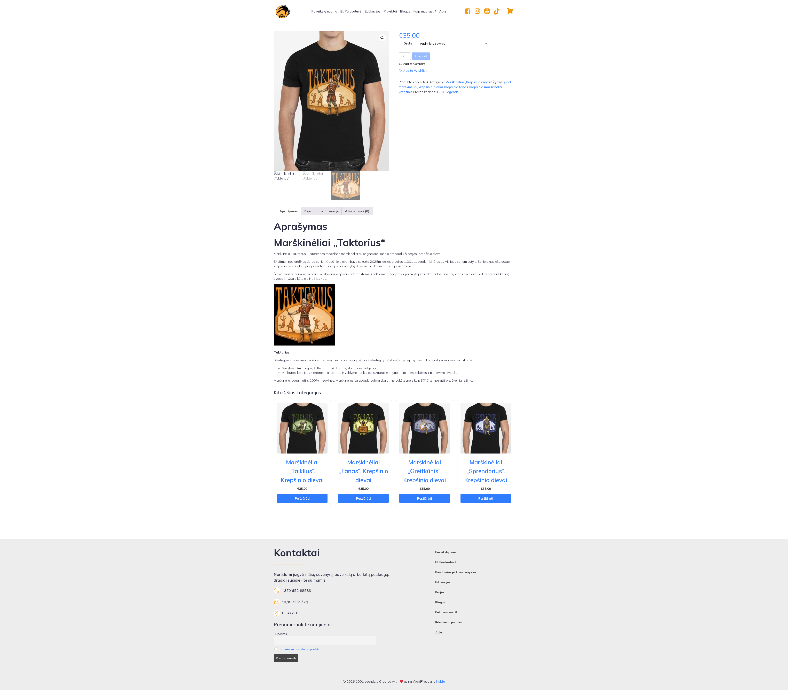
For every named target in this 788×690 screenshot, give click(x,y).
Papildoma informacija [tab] (321, 211)
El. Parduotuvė (351, 11)
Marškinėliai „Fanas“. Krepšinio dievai (363, 470)
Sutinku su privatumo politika (300, 649)
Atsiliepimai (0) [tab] (357, 211)
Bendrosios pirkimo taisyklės (455, 572)
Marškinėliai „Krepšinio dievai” (469, 82)
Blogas (405, 11)
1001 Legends (447, 92)
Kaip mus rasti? (424, 11)
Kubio (440, 681)
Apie (442, 11)
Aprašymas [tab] (288, 211)
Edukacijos (372, 11)
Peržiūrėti (302, 498)
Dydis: (408, 43)
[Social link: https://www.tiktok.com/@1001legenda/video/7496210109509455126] (498, 11)
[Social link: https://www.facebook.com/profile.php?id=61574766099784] (469, 11)
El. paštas (280, 634)
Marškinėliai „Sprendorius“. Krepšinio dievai (485, 470)
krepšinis (405, 92)
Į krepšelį (421, 56)
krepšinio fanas (456, 87)
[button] (382, 37)
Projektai (390, 11)
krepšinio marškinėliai (486, 87)
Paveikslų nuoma (324, 11)
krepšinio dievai (431, 87)
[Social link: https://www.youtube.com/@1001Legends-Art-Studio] (488, 11)
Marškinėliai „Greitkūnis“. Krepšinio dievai (424, 470)
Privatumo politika (448, 622)
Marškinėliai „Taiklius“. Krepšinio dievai (302, 470)
